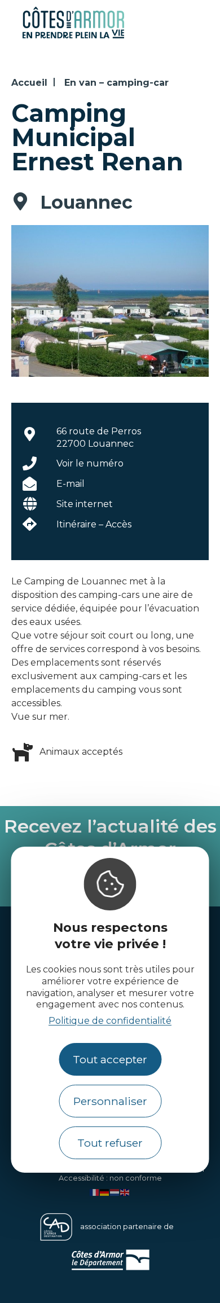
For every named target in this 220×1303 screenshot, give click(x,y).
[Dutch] (115, 1191)
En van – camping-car (116, 82)
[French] (95, 1191)
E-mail (70, 483)
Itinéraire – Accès (93, 524)
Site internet (84, 504)
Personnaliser (110, 1101)
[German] (105, 1191)
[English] (125, 1191)
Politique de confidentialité (110, 1020)
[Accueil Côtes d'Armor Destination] (73, 36)
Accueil (29, 82)
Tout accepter (110, 1059)
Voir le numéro (90, 463)
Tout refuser (110, 1143)
